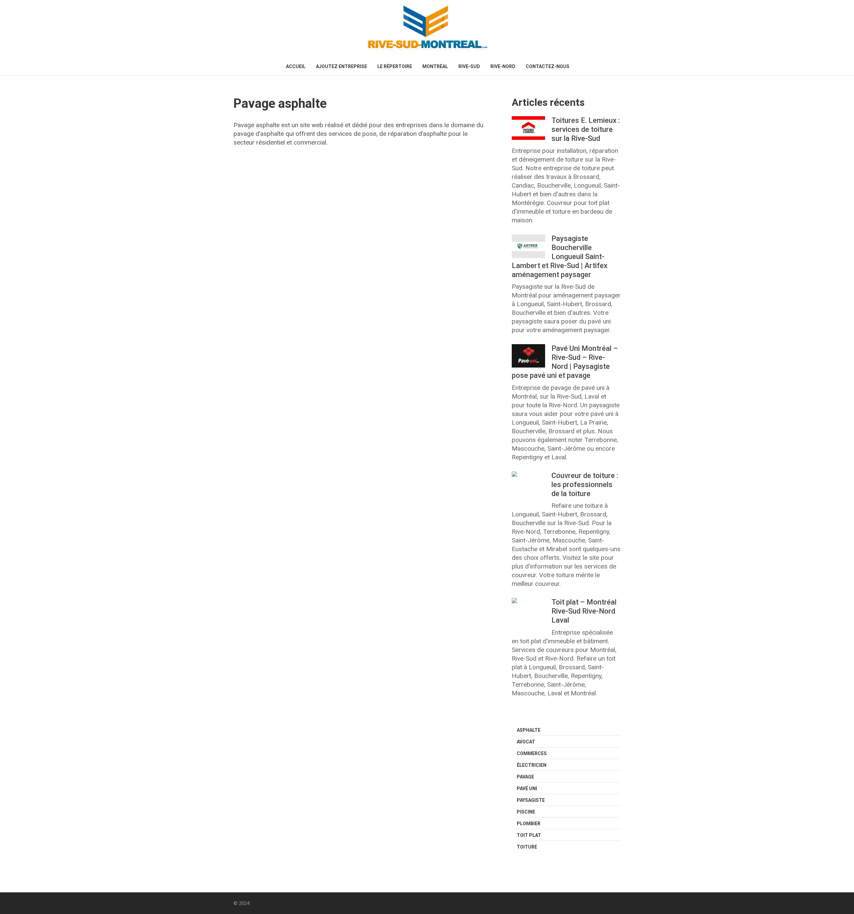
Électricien (531, 765)
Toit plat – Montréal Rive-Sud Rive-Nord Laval (583, 611)
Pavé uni (527, 788)
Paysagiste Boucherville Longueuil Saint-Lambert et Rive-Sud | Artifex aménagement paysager (559, 256)
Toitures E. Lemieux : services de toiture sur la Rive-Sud (585, 129)
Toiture (527, 847)
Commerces (532, 753)
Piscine (526, 812)
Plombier (528, 823)
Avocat (526, 741)
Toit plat (529, 835)
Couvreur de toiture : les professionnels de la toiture (584, 484)
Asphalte (528, 730)
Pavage (525, 776)
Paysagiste (531, 800)
